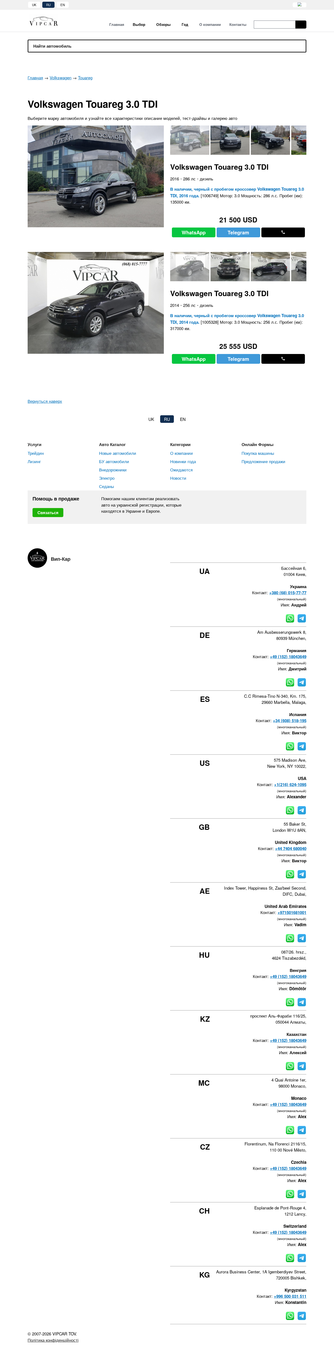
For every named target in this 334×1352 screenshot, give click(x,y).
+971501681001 (292, 912)
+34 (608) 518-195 (289, 720)
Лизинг (34, 461)
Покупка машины (258, 453)
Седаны (106, 486)
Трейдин (36, 453)
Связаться (47, 512)
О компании (181, 453)
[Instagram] (278, 553)
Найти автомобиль (52, 46)
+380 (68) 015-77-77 (287, 592)
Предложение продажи (263, 461)
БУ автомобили (114, 461)
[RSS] (304, 553)
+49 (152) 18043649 (288, 656)
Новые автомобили (117, 453)
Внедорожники (113, 470)
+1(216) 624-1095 (290, 784)
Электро (106, 478)
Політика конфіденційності (53, 1340)
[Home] (47, 21)
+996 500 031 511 (290, 1296)
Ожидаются (181, 470)
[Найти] (300, 25)
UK (34, 4)
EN (62, 4)
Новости (178, 478)
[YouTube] (291, 553)
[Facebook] (265, 553)
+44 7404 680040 (290, 848)
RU (48, 4)
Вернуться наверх (45, 401)
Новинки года (183, 461)
